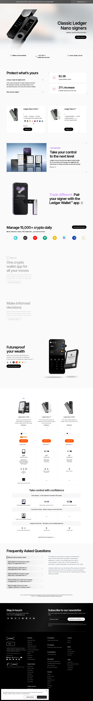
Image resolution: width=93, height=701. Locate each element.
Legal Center (70, 662)
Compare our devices (31, 647)
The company (70, 653)
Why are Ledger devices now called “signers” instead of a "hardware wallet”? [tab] (19, 586)
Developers (49, 685)
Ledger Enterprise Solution (52, 640)
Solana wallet (30, 670)
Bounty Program (50, 676)
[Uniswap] (74, 238)
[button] (82, 2)
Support (49, 674)
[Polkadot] (25, 238)
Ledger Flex (29, 642)
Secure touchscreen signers (33, 649)
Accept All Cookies (42, 697)
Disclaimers (69, 669)
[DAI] (54, 238)
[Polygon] (15, 238)
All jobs (68, 642)
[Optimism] (84, 238)
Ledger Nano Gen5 (31, 640)
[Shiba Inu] (64, 238)
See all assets (30, 679)
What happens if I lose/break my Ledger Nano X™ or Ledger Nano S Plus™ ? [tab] (19, 562)
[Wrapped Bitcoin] (35, 238)
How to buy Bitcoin (51, 665)
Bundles (29, 653)
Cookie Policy (70, 667)
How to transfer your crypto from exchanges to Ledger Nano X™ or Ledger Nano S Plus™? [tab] (20, 580)
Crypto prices (30, 688)
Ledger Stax (29, 644)
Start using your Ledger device (53, 661)
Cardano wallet (30, 672)
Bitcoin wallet (30, 666)
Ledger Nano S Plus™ (31, 109)
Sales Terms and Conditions (73, 663)
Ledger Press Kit (50, 680)
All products (29, 657)
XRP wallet (29, 674)
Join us (68, 640)
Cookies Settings (30, 697)
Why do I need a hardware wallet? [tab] (17, 557)
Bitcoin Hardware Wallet (52, 667)
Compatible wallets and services (54, 663)
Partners (49, 687)
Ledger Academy (71, 651)
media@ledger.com (19, 615)
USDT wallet (29, 677)
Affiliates (49, 681)
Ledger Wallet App (31, 659)
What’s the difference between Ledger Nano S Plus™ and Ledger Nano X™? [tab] (18, 574)
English (9, 643)
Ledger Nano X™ (70, 109)
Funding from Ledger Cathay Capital (54, 647)
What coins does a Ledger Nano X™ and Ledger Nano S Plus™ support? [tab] (17, 568)
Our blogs (69, 655)
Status (48, 683)
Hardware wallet (30, 651)
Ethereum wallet (30, 668)
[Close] (46, 690)
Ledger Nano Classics (31, 646)
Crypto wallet (30, 681)
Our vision (69, 649)
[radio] (25, 121)
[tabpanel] (67, 566)
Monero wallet (30, 675)
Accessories (30, 655)
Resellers (49, 678)
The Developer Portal (51, 654)
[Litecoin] (44, 238)
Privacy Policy (70, 665)
